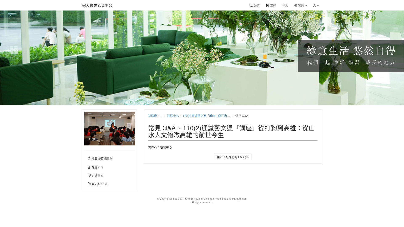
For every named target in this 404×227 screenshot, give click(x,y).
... (162, 116)
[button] (316, 5)
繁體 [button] (301, 5)
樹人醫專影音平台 (97, 5)
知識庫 (152, 116)
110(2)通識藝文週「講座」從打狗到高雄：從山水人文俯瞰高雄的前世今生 (231, 116)
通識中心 (173, 116)
